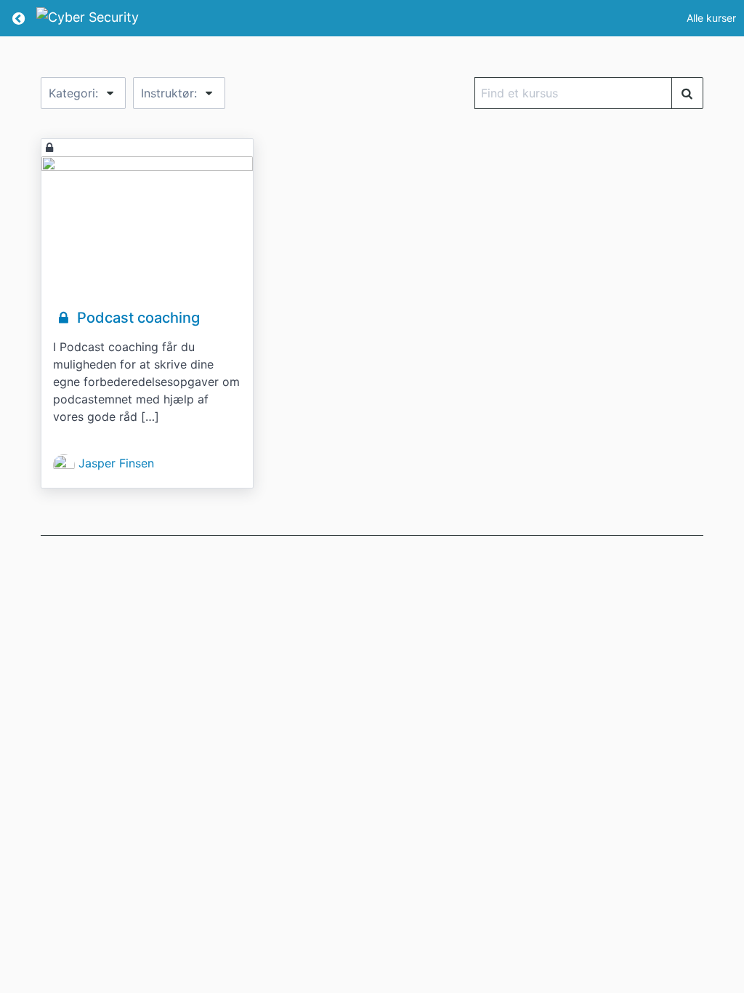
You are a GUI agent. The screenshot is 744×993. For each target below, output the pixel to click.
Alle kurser (711, 18)
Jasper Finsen (116, 463)
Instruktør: (171, 93)
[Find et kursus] (687, 93)
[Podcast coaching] (147, 226)
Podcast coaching (136, 317)
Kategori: (75, 93)
